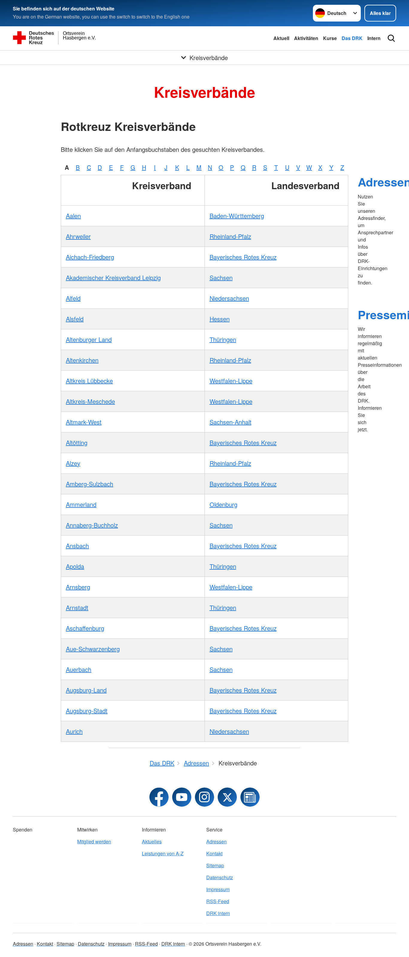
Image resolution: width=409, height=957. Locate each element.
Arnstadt (77, 607)
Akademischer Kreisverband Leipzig (113, 277)
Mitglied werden (94, 841)
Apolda (75, 566)
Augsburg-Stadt (86, 710)
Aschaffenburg (85, 628)
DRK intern (218, 913)
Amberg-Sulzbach (89, 483)
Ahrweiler (78, 236)
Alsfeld (75, 318)
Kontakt (214, 853)
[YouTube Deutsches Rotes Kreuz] (181, 797)
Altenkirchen (82, 360)
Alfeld (73, 298)
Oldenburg (223, 504)
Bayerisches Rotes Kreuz (243, 257)
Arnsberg (78, 587)
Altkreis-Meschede (90, 401)
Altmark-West (84, 422)
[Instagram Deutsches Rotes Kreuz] (204, 797)
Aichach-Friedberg (90, 257)
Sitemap (215, 865)
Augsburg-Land (86, 690)
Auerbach (78, 669)
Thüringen (223, 339)
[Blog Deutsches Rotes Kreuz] (250, 797)
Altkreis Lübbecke (89, 380)
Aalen (73, 215)
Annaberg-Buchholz (92, 525)
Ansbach (77, 545)
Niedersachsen (229, 298)
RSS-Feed (217, 901)
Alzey (73, 463)
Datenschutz (219, 877)
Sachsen (221, 277)
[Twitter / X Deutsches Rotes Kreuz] (227, 797)
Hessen (220, 318)
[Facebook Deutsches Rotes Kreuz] (159, 797)
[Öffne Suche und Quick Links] (391, 38)
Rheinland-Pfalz (230, 236)
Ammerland (81, 504)
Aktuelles (152, 841)
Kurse (330, 38)
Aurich (74, 731)
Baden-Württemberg (237, 215)
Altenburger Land (89, 339)
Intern (374, 38)
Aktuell (281, 38)
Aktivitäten (306, 38)
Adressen (216, 841)
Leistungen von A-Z (163, 853)
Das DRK (352, 38)
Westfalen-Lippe (231, 380)
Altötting (76, 442)
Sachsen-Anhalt (231, 422)
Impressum (218, 889)
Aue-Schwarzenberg (93, 648)
